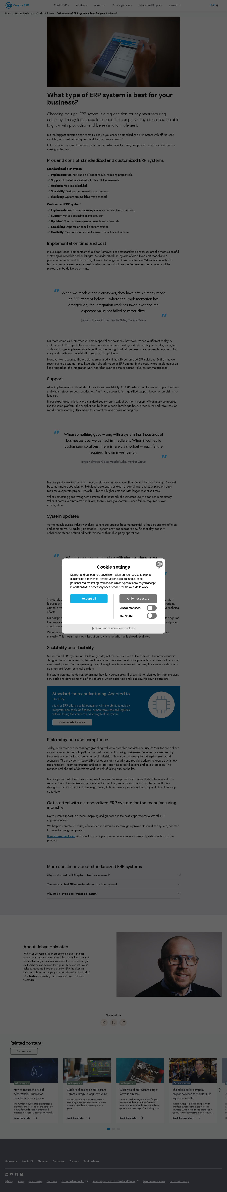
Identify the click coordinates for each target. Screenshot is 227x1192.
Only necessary (138, 598)
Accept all (89, 598)
